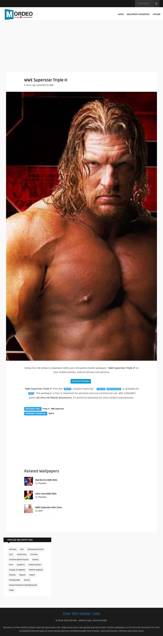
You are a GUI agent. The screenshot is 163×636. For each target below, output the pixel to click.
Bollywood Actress (36, 549)
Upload (156, 14)
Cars (11, 554)
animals (12, 549)
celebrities (22, 554)
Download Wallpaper (80, 381)
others (32, 575)
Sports (67, 389)
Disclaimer (85, 613)
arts (22, 549)
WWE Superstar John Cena (48, 507)
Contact (96, 613)
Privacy (66, 613)
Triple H (100, 389)
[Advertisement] (81, 49)
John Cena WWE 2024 (46, 493)
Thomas (42, 483)
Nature (22, 575)
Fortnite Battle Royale (18, 559)
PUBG (11, 590)
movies (12, 575)
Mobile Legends (36, 570)
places (27, 580)
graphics (21, 565)
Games (35, 559)
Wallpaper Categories (138, 14)
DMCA (75, 613)
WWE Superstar (113, 389)
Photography (14, 580)
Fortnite (33, 554)
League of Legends (17, 570)
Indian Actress (34, 565)
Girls (11, 565)
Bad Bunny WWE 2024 (46, 480)
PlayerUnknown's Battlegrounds (23, 585)
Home (121, 14)
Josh (51, 85)
